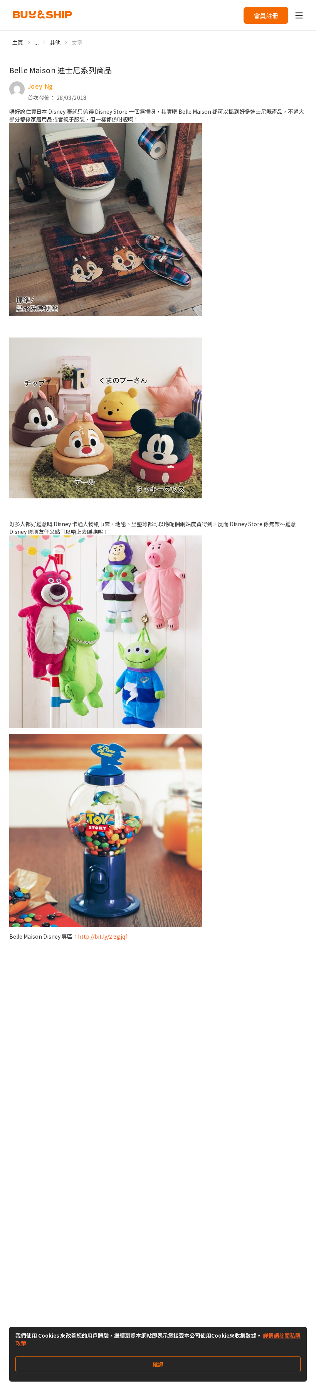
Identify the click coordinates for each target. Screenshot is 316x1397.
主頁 (18, 42)
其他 (55, 42)
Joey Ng (40, 86)
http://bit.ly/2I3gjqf (102, 936)
